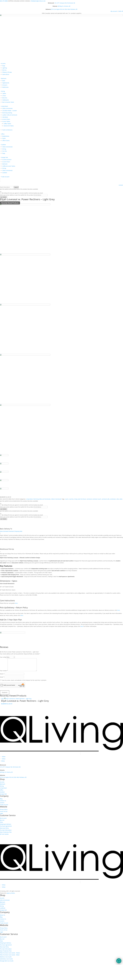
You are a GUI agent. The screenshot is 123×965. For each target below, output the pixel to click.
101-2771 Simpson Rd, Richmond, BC (64, 3)
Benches (4, 98)
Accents (3, 63)
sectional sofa (105, 499)
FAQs (1, 822)
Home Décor (5, 74)
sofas (120, 499)
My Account (3, 818)
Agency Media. (11, 893)
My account (114, 11)
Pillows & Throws (7, 72)
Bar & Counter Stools (8, 102)
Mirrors (4, 70)
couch (66, 499)
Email (2, 677)
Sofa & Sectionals (5, 900)
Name (2, 674)
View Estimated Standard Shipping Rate (11, 531)
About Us (2, 915)
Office (2, 134)
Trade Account (5, 176)
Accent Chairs (6, 119)
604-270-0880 (4, 1)
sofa (117, 499)
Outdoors (2, 904)
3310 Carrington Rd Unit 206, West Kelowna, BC (64, 9)
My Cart (2, 820)
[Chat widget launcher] (118, 960)
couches (71, 499)
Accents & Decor (6, 159)
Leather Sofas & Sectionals (9, 115)
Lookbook (2, 908)
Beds (3, 80)
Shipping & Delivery (5, 824)
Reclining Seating (7, 113)
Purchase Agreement (6, 826)
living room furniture (80, 499)
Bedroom (3, 78)
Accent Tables (6, 121)
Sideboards (5, 100)
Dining (3, 91)
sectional (89, 499)
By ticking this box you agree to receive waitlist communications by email (22, 193)
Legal (1, 813)
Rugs (3, 65)
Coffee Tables (7, 123)
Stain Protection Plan (6, 832)
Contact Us (3, 800)
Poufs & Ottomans (7, 130)
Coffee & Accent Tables (8, 166)
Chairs (4, 95)
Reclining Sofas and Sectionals (42, 499)
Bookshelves (5, 136)
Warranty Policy (4, 828)
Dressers (4, 85)
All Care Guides (4, 834)
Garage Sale (4, 157)
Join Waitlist (3, 197)
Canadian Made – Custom (9, 110)
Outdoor (3, 144)
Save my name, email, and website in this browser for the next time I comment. (24, 680)
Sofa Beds (5, 117)
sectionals (113, 499)
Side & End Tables (9, 126)
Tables (4, 93)
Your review (4, 670)
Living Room (4, 106)
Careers (2, 802)
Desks (4, 138)
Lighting (4, 68)
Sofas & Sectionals (7, 108)
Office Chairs (6, 140)
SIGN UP (120, 11)
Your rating (3, 657)
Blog (1, 799)
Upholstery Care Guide (6, 959)
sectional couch (96, 499)
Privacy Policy (3, 809)
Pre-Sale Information (6, 830)
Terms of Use (3, 811)
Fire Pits (4, 151)
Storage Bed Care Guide (6, 961)
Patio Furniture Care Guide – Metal (9, 955)
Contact (121, 185)
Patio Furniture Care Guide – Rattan (10, 953)
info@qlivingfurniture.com (38, 1)
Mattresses (5, 87)
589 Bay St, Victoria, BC (64, 6)
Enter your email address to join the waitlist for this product (17, 195)
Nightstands (5, 83)
